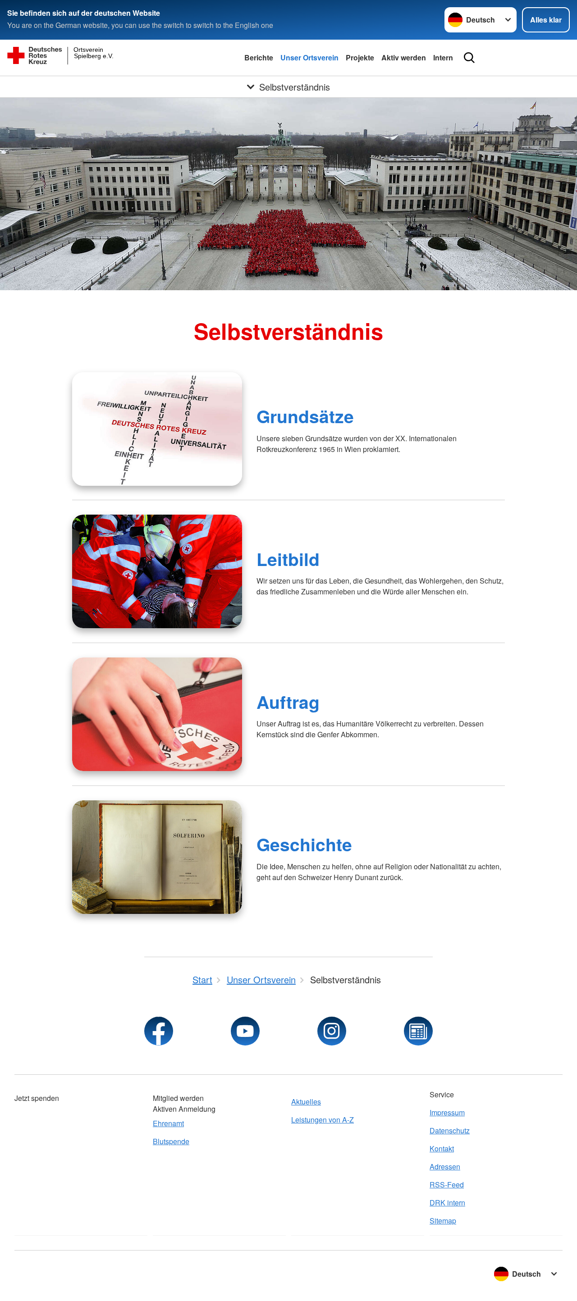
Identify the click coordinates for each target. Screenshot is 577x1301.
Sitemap (443, 1220)
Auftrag (288, 701)
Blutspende (171, 1141)
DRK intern (447, 1202)
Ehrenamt (168, 1123)
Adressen (445, 1166)
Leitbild (288, 558)
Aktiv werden (403, 57)
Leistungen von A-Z (322, 1119)
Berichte (258, 57)
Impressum (447, 1112)
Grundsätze (305, 416)
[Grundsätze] (157, 429)
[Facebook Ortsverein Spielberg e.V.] (158, 1031)
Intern (443, 57)
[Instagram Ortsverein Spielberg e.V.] (331, 1031)
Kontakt (442, 1148)
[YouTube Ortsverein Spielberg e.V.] (245, 1031)
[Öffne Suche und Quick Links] (469, 57)
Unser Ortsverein (309, 57)
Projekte (360, 57)
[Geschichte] (157, 857)
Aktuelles (306, 1101)
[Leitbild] (157, 571)
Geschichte (304, 844)
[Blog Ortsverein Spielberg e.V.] (418, 1031)
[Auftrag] (157, 714)
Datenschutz (450, 1130)
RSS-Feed (447, 1184)
